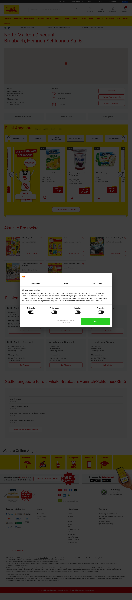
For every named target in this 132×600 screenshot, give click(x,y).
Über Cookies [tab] (97, 283)
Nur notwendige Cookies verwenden (66, 321)
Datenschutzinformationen (75, 301)
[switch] (54, 312)
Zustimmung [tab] (35, 283)
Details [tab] (66, 283)
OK (95, 321)
